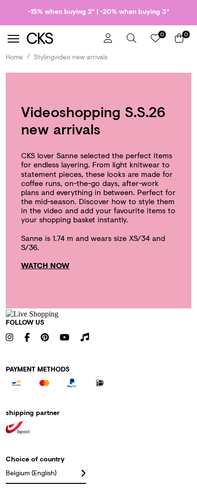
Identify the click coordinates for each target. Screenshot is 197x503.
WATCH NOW (45, 265)
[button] (131, 38)
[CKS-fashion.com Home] (62, 38)
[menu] (13, 38)
